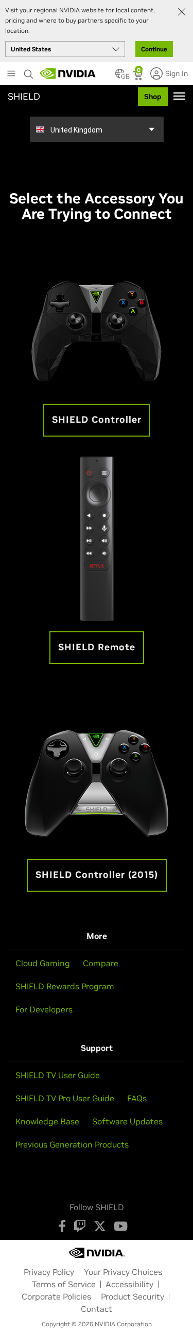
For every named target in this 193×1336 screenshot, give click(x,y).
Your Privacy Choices (123, 1272)
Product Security (132, 1296)
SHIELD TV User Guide (57, 1075)
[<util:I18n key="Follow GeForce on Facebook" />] (62, 1226)
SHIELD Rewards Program (64, 986)
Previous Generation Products (72, 1144)
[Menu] (179, 96)
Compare (100, 963)
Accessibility (129, 1284)
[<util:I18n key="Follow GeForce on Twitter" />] (100, 1226)
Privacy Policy (49, 1272)
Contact (96, 1309)
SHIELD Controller (97, 419)
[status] (138, 76)
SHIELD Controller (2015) (97, 874)
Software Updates (127, 1121)
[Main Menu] (11, 74)
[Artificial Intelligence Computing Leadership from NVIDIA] (68, 73)
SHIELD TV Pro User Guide (64, 1098)
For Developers (44, 1009)
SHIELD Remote (96, 647)
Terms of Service (64, 1284)
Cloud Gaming (42, 963)
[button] (120, 76)
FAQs (137, 1098)
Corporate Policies (56, 1296)
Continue (154, 49)
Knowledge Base (47, 1121)
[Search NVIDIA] (29, 71)
